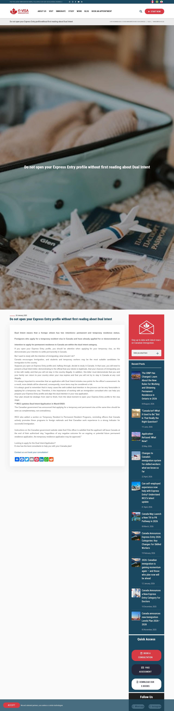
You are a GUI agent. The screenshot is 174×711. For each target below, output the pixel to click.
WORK (79, 11)
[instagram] (72, 2)
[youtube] (78, 2)
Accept (11, 705)
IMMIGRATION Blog (158, 21)
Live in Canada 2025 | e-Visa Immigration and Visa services (127, 21)
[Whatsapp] (69, 2)
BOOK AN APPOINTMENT (102, 11)
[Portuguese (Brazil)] (157, 2)
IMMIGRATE (61, 11)
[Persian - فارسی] (161, 2)
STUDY (71, 11)
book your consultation (38, 452)
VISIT (51, 11)
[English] (152, 2)
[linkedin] (81, 2)
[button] (146, 655)
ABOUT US (42, 11)
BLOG (86, 11)
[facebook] (75, 2)
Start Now (155, 11)
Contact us (19, 452)
